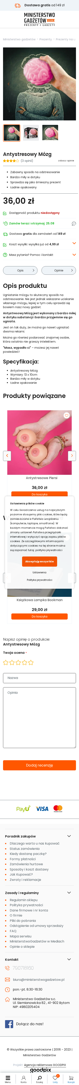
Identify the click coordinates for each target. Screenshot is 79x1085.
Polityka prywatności (39, 580)
